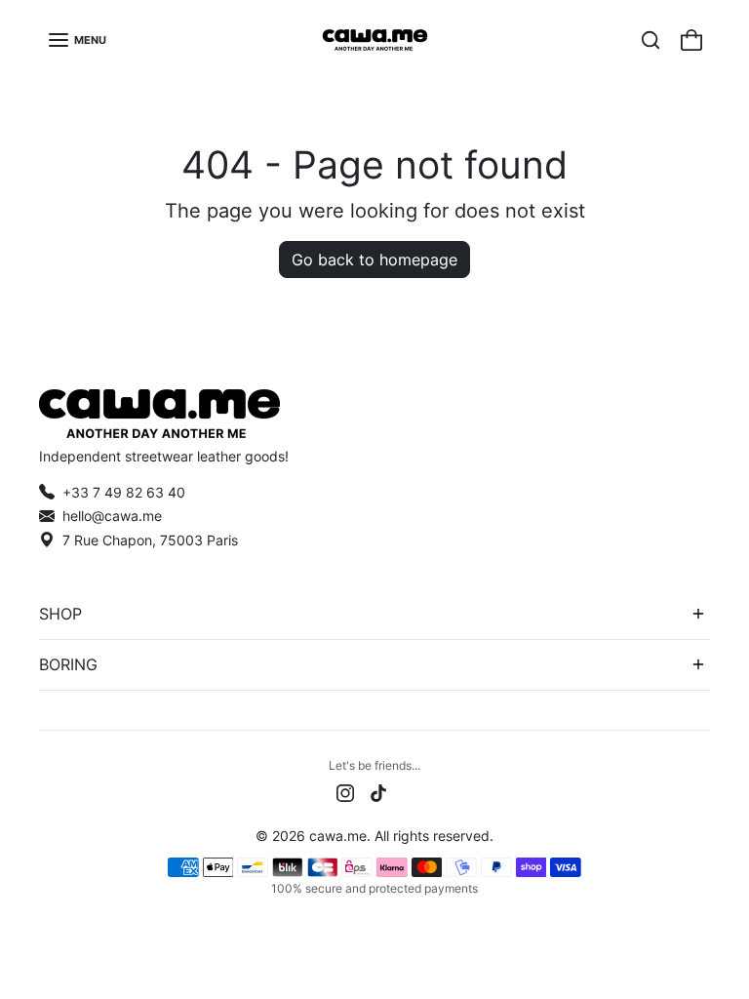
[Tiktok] (378, 791)
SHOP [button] (60, 613)
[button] (76, 40)
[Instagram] (345, 791)
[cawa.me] (375, 40)
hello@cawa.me (112, 515)
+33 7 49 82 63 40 (123, 492)
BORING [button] (68, 664)
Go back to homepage (374, 259)
